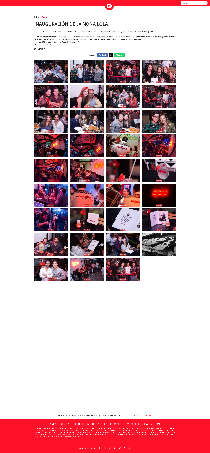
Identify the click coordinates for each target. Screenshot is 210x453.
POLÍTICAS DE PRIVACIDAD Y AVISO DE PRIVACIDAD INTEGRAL (128, 423)
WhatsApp (120, 55)
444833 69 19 (77, 415)
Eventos (46, 17)
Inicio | (37, 17)
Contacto (146, 415)
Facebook (102, 55)
